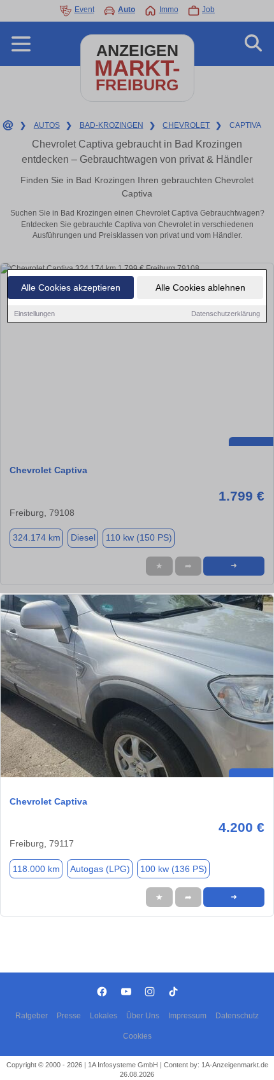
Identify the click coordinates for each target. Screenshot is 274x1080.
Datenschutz (237, 1015)
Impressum (187, 1015)
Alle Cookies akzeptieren (70, 287)
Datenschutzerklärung (225, 313)
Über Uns (142, 1015)
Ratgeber (31, 1015)
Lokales (103, 1015)
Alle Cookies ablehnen (200, 287)
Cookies (137, 1036)
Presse (69, 1015)
